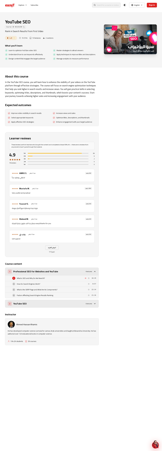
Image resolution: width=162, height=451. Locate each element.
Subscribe (34, 5)
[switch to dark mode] (125, 5)
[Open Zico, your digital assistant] (155, 444)
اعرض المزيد (52, 247)
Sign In (152, 5)
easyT (10, 5)
